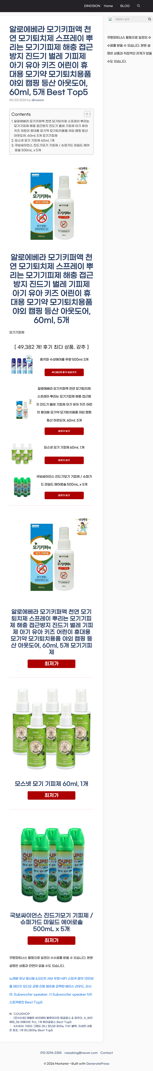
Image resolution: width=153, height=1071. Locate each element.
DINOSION (92, 6)
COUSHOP (22, 1014)
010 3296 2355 (51, 1053)
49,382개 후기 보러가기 (64, 372)
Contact (106, 1053)
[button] (138, 6)
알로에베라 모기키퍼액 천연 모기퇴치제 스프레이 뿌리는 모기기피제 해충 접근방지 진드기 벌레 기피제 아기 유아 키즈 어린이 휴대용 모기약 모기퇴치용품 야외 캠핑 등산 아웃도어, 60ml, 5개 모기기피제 (51, 129)
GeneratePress (97, 1063)
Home (108, 6)
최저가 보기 (64, 431)
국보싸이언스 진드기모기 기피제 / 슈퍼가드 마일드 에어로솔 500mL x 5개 (52, 148)
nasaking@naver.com (81, 1053)
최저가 (52, 664)
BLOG (125, 6)
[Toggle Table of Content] (85, 114)
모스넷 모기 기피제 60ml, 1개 (34, 140)
